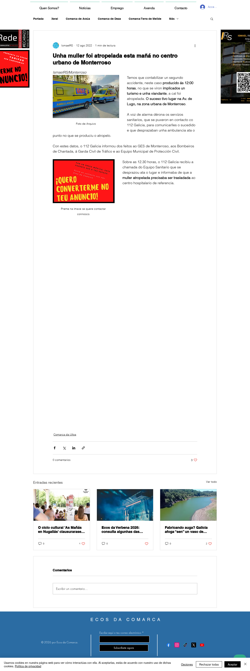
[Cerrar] (245, 664)
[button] (212, 18)
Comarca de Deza (109, 18)
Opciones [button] (187, 664)
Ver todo (211, 481)
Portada (38, 18)
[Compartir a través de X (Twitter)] (64, 448)
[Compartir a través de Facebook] (54, 448)
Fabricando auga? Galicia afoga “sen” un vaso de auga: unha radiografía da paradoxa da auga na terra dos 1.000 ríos (187, 529)
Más (172, 18)
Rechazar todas (209, 664)
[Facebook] (168, 645)
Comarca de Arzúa (78, 18)
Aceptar (232, 664)
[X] (193, 645)
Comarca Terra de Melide (145, 18)
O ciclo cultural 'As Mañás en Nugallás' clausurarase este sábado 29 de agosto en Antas (60, 529)
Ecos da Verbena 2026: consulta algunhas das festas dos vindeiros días (123, 529)
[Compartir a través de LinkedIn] (74, 448)
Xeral (54, 18)
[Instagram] (176, 645)
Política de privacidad (28, 666)
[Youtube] (202, 645)
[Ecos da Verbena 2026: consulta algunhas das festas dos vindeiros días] (125, 505)
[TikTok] (185, 645)
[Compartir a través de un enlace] (83, 448)
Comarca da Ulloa (65, 434)
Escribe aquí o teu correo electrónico (120, 632)
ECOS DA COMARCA (126, 619)
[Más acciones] (195, 45)
